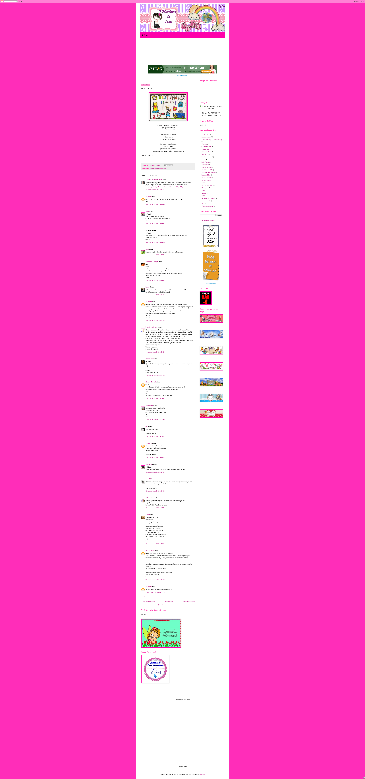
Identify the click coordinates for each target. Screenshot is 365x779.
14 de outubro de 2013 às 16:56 (155, 242)
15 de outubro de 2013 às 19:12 (155, 491)
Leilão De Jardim (207, 177)
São (147, 426)
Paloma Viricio (150, 498)
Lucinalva (149, 464)
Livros (203, 183)
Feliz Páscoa (205, 162)
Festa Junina (205, 165)
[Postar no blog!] (167, 165)
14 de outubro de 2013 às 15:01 (155, 190)
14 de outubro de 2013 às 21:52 (155, 375)
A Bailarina (152, 168)
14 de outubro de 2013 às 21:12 (155, 320)
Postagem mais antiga (188, 601)
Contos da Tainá (206, 152)
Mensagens (205, 188)
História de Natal (207, 170)
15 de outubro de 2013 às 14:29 (155, 457)
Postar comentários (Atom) (155, 605)
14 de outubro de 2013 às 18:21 (155, 255)
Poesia (164, 168)
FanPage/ (161, 187)
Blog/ (147, 187)
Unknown (149, 196)
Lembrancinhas (206, 180)
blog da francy (150, 550)
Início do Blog (206, 175)
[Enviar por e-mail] (165, 165)
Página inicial (169, 601)
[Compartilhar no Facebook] (170, 165)
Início (145, 35)
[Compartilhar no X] (169, 165)
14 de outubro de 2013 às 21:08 (155, 295)
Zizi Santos (149, 405)
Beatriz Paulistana (151, 327)
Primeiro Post (206, 201)
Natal (203, 190)
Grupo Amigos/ (153, 187)
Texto (203, 203)
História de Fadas (207, 167)
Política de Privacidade (208, 198)
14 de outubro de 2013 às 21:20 (155, 352)
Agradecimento (206, 137)
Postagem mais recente (148, 601)
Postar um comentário (150, 597)
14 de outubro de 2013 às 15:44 (155, 204)
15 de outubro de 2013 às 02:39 (155, 419)
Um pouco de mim (207, 206)
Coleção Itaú (205, 149)
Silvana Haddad (151, 382)
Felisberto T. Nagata (152, 261)
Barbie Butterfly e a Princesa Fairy (212, 140)
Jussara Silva (150, 359)
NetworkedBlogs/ (175, 187)
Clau (147, 211)
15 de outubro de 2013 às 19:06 (155, 472)
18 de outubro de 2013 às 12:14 (155, 544)
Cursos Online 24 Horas (182, 75)
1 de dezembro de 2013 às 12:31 (155, 592)
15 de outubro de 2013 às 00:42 (155, 398)
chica (147, 249)
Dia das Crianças (207, 157)
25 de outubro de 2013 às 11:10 (155, 580)
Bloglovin (183, 187)
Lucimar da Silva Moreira (154, 179)
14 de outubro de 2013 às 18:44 (155, 280)
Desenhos (158, 168)
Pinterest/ (167, 187)
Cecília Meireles (206, 146)
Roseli (147, 287)
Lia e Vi (148, 479)
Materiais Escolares (207, 185)
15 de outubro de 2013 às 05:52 (155, 436)
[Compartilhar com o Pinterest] (172, 165)
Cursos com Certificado (211, 283)
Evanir (148, 514)
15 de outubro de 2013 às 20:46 (155, 508)
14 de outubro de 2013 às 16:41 (155, 223)
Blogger (202, 774)
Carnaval (204, 144)
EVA (203, 159)
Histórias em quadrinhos (209, 172)
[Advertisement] (177, 45)
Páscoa (204, 193)
